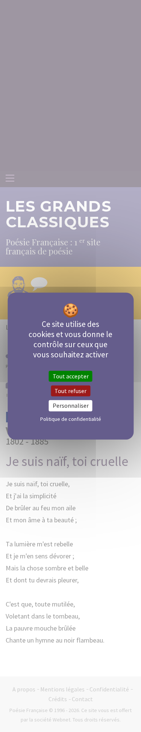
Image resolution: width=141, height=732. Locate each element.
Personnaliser (71, 405)
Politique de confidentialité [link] (70, 418)
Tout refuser (70, 391)
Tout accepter (71, 376)
